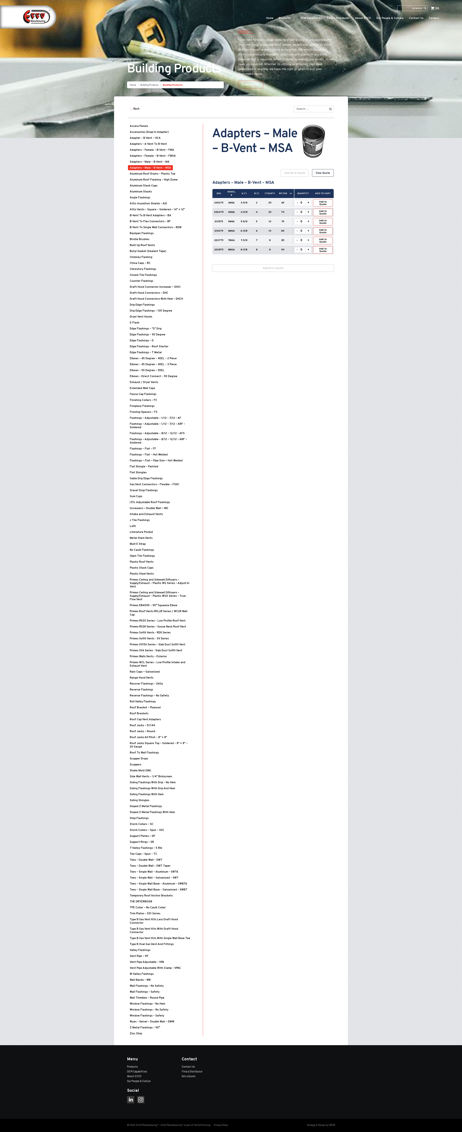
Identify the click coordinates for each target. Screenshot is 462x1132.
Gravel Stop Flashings (144, 490)
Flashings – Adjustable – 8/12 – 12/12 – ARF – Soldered (158, 441)
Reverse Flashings (141, 690)
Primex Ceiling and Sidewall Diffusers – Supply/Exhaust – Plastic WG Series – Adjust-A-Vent (160, 583)
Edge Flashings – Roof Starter (149, 346)
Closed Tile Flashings (143, 275)
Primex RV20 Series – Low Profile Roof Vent (158, 621)
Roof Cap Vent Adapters (145, 719)
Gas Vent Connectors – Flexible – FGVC (154, 484)
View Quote (323, 173)
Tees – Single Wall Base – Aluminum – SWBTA (158, 884)
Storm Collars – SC (141, 824)
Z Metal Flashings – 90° (145, 1027)
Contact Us (416, 18)
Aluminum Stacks (141, 192)
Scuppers (135, 764)
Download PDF (251, 84)
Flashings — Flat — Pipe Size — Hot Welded (156, 460)
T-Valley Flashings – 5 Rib (146, 848)
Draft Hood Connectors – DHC (149, 293)
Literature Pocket (141, 532)
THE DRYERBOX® (141, 901)
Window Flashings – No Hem (147, 1004)
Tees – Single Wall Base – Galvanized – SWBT (158, 890)
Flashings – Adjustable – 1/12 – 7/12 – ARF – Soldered (157, 425)
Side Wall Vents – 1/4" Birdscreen (151, 776)
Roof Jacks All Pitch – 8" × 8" (148, 737)
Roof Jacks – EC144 (142, 725)
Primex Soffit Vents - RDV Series (150, 633)
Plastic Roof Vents (141, 562)
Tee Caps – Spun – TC (143, 854)
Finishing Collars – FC (143, 400)
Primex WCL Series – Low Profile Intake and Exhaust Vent (157, 664)
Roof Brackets (139, 713)
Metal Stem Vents (141, 538)
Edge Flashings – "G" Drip (146, 329)
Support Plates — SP (142, 836)
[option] (273, 214)
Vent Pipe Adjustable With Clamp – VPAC (155, 968)
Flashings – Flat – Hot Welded (149, 455)
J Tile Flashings (140, 520)
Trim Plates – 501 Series (145, 913)
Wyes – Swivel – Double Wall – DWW (152, 1022)
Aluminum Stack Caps (143, 186)
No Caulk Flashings (142, 550)
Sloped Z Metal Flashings (146, 806)
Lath (133, 526)
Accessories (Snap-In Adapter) (149, 132)
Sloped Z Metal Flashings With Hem (152, 812)
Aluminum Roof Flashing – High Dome (154, 180)
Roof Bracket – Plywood (145, 707)
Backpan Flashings (142, 233)
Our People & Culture (390, 18)
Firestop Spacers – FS (143, 412)
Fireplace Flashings (142, 406)
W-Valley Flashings (142, 974)
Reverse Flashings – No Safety (149, 696)
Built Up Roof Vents (142, 245)
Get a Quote (188, 1076)
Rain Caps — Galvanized (145, 672)
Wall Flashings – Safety (145, 992)
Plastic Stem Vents (142, 574)
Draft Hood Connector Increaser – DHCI (155, 287)
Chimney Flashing (141, 257)
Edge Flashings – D (142, 340)
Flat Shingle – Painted (144, 466)
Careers (434, 18)
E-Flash (134, 323)
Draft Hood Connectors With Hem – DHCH (156, 299)
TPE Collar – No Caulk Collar (148, 907)
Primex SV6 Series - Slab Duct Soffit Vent (156, 650)
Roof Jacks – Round (142, 731)
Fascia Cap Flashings (143, 394)
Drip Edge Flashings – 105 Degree (151, 311)
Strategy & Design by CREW (321, 1125)
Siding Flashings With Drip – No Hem (153, 782)
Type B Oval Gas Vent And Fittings (152, 944)
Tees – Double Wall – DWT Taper (150, 866)
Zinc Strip (136, 1033)
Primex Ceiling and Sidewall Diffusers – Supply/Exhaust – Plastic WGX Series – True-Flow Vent (158, 596)
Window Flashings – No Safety (149, 1010)
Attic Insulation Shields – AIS (148, 203)
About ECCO (363, 18)
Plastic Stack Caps (141, 568)
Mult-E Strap (138, 544)
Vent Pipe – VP (139, 956)
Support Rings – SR (142, 842)
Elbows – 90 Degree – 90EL (147, 370)
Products (284, 18)
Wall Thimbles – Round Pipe (147, 998)
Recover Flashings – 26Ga (146, 684)
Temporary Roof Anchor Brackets (151, 896)
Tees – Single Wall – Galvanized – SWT (154, 878)
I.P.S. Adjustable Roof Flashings (150, 502)
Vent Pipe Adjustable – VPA (147, 962)
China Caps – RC (140, 263)
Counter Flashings (141, 281)
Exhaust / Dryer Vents (144, 382)
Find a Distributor (338, 18)
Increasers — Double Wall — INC (149, 508)
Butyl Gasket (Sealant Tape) (148, 251)
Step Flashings (139, 818)
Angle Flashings (140, 197)
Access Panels (139, 126)
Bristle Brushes (139, 239)
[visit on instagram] (140, 1100)
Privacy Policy (220, 1125)
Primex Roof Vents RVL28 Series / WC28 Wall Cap (158, 613)
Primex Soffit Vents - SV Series (149, 638)
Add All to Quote (294, 173)
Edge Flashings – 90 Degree (147, 334)
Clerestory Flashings (143, 269)
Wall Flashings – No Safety (147, 986)
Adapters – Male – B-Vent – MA (149, 162)
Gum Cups (136, 496)
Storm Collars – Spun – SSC (147, 830)
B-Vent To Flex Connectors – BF (150, 221)
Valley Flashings (140, 950)
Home (269, 18)
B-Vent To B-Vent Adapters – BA (150, 215)
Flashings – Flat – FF (143, 449)
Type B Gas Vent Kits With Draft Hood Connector (154, 930)
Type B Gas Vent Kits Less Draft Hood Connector (154, 921)
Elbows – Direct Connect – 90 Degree (153, 376)
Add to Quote (323, 203)
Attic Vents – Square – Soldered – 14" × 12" (157, 209)
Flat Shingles (138, 472)
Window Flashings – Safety (147, 1016)
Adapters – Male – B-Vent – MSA (150, 168)
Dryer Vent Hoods (141, 317)
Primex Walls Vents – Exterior (148, 656)
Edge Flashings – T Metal (146, 352)
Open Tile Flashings (142, 556)
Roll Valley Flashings (143, 701)
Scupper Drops (139, 759)
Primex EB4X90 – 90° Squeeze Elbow (153, 605)
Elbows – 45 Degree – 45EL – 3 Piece (153, 364)
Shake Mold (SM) (140, 770)
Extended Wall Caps (142, 388)
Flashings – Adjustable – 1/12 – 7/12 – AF (155, 418)
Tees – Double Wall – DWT (146, 860)
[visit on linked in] (130, 1100)
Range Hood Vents (141, 678)
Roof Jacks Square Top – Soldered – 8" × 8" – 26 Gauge (159, 745)
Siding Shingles (139, 800)
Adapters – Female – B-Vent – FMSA (153, 156)
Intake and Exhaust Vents (146, 514)
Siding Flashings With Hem (147, 794)
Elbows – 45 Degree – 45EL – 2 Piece (153, 358)
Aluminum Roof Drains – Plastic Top (152, 174)
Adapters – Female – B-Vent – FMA (152, 150)
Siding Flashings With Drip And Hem (152, 788)
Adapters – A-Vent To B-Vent (148, 144)
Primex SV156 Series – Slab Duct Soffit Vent (157, 644)
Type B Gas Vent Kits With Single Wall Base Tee (160, 938)
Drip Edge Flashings (142, 305)
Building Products (149, 84)
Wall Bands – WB (140, 980)
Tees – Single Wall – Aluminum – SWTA (154, 872)
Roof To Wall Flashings (144, 753)
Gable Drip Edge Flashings (146, 478)
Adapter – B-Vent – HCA (145, 138)
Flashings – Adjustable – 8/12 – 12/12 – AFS (157, 433)
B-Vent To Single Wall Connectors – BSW (156, 227)
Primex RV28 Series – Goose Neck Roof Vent (158, 627)
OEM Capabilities (311, 18)
